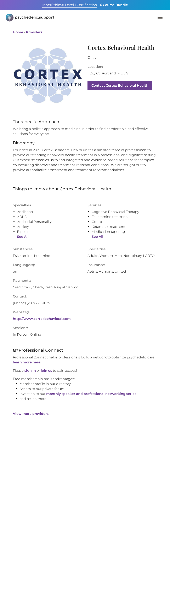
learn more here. (27, 362)
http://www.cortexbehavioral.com (42, 319)
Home (18, 32)
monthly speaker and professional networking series (91, 394)
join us (46, 371)
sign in (30, 371)
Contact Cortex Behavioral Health (119, 85)
